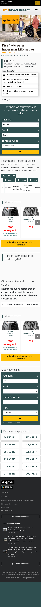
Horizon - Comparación (15, 86)
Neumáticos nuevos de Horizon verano (21, 75)
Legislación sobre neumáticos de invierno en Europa (17, 500)
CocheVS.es (5, 497)
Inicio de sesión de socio (9, 504)
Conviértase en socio (22, 516)
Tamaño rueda (10, 140)
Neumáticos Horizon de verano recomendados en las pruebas (16, 80)
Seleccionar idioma (21, 564)
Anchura (6, 119)
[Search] (37, 3)
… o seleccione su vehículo (11, 422)
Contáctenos (5, 507)
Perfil (5, 130)
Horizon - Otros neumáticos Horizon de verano (19, 92)
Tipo (5, 407)
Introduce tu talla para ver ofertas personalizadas (21, 243)
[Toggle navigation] (36, 10)
